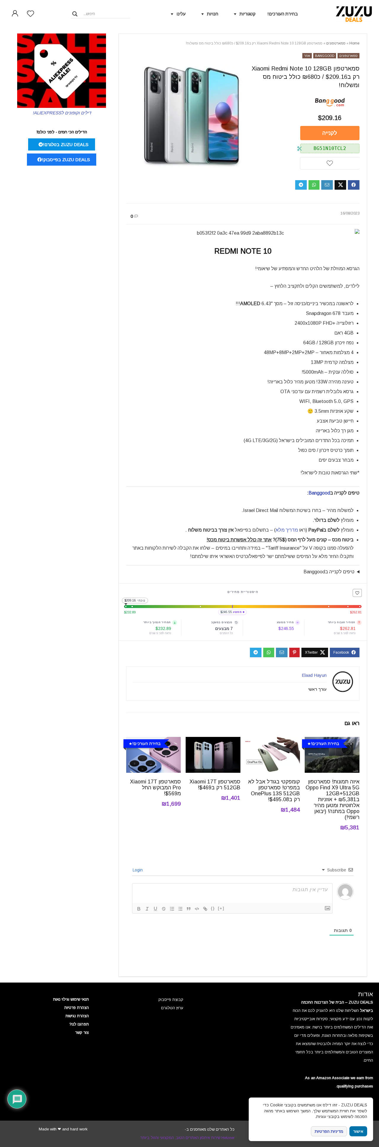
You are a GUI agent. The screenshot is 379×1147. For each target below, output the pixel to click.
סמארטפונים (336, 43)
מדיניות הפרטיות (329, 1131)
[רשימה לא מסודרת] (180, 908)
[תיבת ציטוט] (188, 908)
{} (213, 908)
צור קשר (82, 1032)
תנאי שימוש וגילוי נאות (71, 999)
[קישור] (205, 908)
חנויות (212, 13)
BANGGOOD (324, 55)
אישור (358, 1131)
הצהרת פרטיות (76, 1007)
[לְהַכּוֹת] (164, 908)
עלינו (181, 13)
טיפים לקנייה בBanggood (328, 571)
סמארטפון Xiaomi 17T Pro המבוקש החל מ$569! (155, 787)
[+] (221, 908)
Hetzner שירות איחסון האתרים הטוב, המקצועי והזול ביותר (187, 1137)
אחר (307, 55)
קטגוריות (248, 13)
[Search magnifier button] (75, 14)
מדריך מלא (287, 529)
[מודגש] (139, 908)
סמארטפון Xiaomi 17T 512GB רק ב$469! (215, 785)
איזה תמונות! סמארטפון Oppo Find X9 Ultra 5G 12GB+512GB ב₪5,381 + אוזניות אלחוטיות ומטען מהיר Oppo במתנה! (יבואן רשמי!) (332, 799)
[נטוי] (147, 908)
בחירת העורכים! (282, 13)
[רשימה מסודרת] (172, 908)
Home (354, 43)
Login (138, 870)
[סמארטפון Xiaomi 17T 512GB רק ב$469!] (213, 740)
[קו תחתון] (155, 908)
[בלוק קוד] (197, 908)
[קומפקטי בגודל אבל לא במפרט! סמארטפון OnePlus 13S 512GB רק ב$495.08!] (272, 740)
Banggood (319, 492)
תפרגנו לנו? (79, 1024)
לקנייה (329, 133)
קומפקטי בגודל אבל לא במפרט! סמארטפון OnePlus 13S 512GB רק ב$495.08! (274, 790)
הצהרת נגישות (77, 1016)
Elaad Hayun (314, 675)
